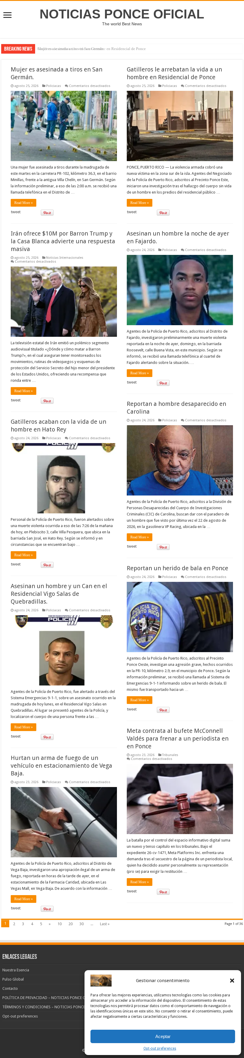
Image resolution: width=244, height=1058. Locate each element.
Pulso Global (13, 979)
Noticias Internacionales (64, 258)
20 (70, 924)
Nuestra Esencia (15, 970)
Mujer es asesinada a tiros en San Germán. (70, 48)
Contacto (10, 988)
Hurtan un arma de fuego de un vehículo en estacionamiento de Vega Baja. (61, 765)
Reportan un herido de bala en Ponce (177, 568)
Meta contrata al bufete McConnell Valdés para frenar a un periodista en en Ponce (178, 738)
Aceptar (163, 1036)
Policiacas (53, 86)
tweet (16, 212)
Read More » (23, 203)
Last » (105, 924)
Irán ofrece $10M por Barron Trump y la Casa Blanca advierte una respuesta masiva (63, 241)
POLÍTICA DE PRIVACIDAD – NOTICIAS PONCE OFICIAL (49, 997)
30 (81, 924)
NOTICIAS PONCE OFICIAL (122, 14)
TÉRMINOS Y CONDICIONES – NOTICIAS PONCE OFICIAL (51, 1007)
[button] (232, 981)
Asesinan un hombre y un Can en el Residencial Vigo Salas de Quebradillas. (59, 593)
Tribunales (170, 755)
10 (59, 924)
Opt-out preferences (159, 1048)
